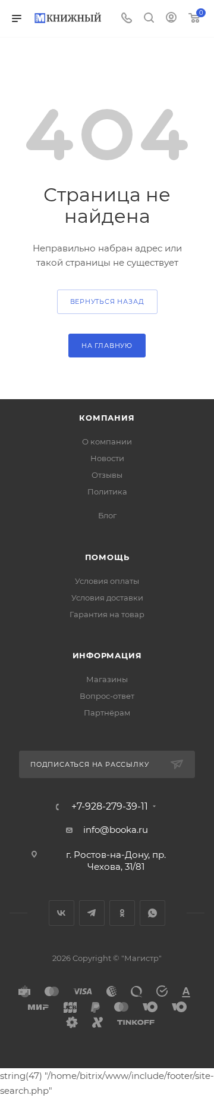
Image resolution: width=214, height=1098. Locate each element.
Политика (107, 491)
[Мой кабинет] (171, 18)
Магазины (107, 679)
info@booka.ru (115, 829)
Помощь (107, 557)
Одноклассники (122, 913)
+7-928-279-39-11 (109, 806)
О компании (107, 441)
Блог (107, 515)
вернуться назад (107, 301)
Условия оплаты (107, 581)
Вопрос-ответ (107, 696)
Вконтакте (61, 913)
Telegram (92, 913)
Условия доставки (107, 597)
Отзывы (107, 475)
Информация (107, 655)
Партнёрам (107, 712)
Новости (107, 458)
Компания (106, 417)
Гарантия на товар (107, 614)
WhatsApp (152, 913)
